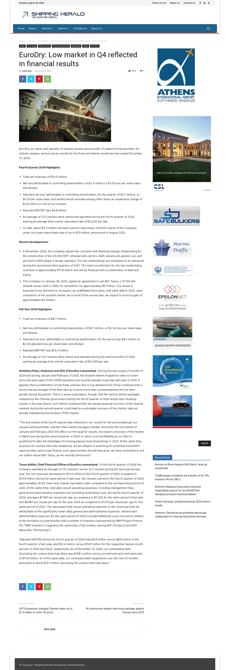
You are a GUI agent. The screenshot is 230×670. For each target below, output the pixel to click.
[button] (208, 28)
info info (26, 70)
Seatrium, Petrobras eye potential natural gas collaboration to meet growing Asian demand (180, 514)
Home (22, 40)
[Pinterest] (39, 79)
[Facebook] (200, 3)
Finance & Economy (61, 46)
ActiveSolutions (76, 665)
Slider (85, 46)
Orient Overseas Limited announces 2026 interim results (182, 503)
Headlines (76, 46)
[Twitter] (209, 3)
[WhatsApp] (47, 79)
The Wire (94, 46)
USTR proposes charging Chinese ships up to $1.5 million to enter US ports (45, 610)
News (31, 40)
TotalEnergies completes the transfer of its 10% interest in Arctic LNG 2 (182, 477)
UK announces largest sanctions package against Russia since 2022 (115, 610)
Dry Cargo (43, 40)
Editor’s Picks (44, 46)
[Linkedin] (204, 3)
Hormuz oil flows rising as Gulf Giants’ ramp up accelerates (181, 466)
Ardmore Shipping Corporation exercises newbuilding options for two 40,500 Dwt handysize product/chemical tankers (178, 490)
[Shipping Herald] (54, 15)
